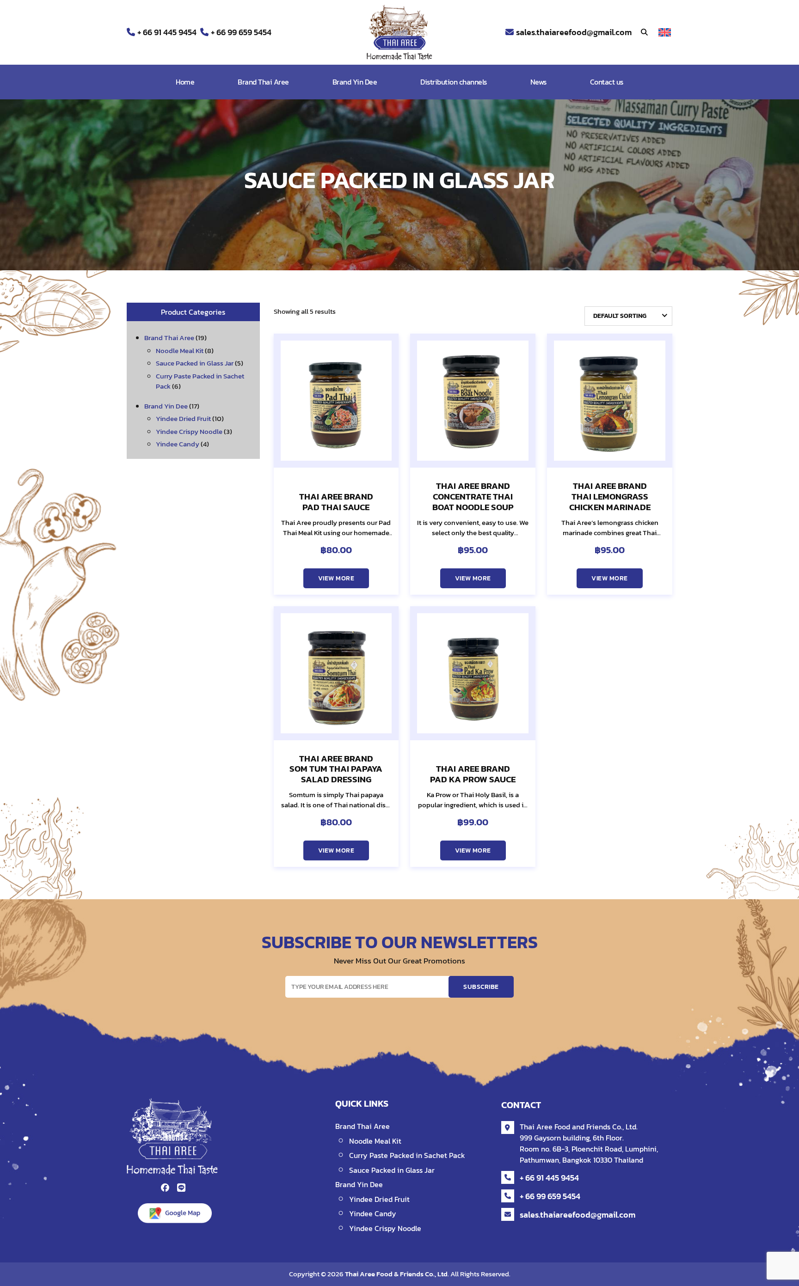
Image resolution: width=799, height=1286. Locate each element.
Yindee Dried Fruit (183, 418)
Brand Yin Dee (354, 81)
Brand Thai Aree (263, 81)
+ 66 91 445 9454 (167, 32)
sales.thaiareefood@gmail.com (574, 32)
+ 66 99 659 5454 (241, 32)
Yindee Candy (177, 444)
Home (185, 81)
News (538, 81)
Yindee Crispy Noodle (189, 431)
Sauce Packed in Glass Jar (195, 363)
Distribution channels (453, 81)
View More (336, 578)
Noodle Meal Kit (179, 350)
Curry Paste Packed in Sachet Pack (200, 381)
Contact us (606, 81)
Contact (521, 1105)
